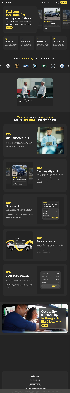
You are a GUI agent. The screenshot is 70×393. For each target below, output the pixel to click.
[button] (56, 2)
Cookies (44, 388)
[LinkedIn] (39, 380)
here (41, 391)
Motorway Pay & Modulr (37, 388)
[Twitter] (34, 380)
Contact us (26, 388)
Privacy (30, 388)
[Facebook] (31, 380)
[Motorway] (6, 2)
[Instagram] (36, 380)
